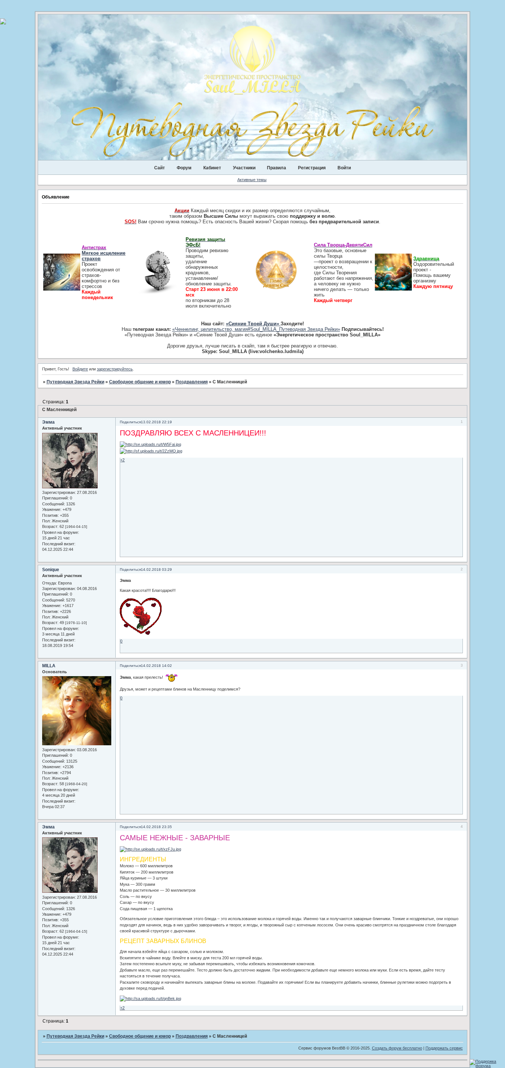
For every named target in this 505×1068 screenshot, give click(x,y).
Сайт (159, 167)
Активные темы (252, 179)
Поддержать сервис (444, 1048)
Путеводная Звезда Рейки (75, 381)
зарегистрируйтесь (115, 369)
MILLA (48, 665)
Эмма (48, 422)
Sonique (50, 569)
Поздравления (192, 381)
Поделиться (130, 422)
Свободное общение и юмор (140, 381)
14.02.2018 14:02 (156, 666)
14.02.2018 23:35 (156, 827)
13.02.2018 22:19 (156, 422)
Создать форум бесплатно (397, 1048)
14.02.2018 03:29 (156, 569)
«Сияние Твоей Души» (253, 323)
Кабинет (212, 167)
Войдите (80, 369)
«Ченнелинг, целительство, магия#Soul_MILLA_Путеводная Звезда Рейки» (256, 329)
